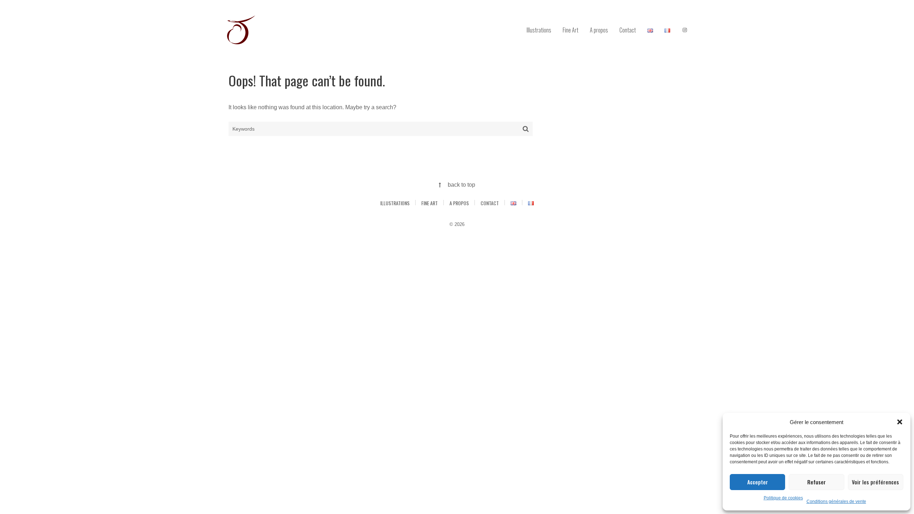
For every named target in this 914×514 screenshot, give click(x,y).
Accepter (757, 482)
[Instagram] (685, 30)
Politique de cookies (783, 497)
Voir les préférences (875, 482)
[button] (899, 421)
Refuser (816, 482)
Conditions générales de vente (836, 501)
